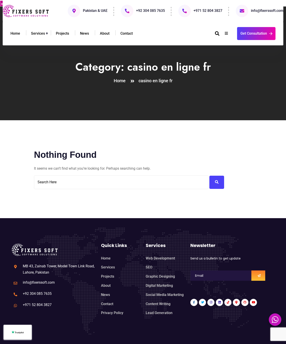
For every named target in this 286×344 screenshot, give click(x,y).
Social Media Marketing (165, 295)
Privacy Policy (112, 313)
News (84, 33)
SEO (149, 267)
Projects (62, 33)
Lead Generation (159, 313)
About (104, 33)
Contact (126, 33)
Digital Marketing (159, 285)
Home (15, 33)
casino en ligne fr (155, 80)
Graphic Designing (160, 276)
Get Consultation (253, 33)
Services (38, 33)
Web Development (160, 258)
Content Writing (158, 304)
